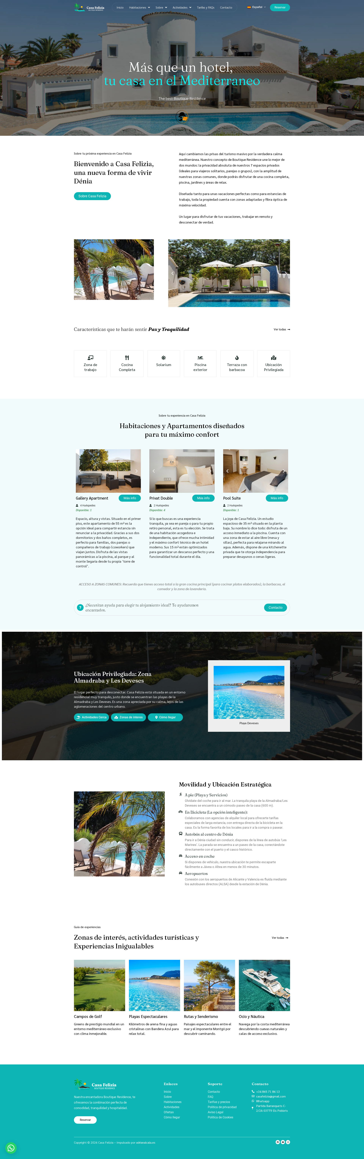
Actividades (180, 7)
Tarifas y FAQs (205, 7)
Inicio (120, 7)
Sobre (159, 7)
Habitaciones (137, 7)
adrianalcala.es (145, 1142)
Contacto (226, 7)
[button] (172, 273)
